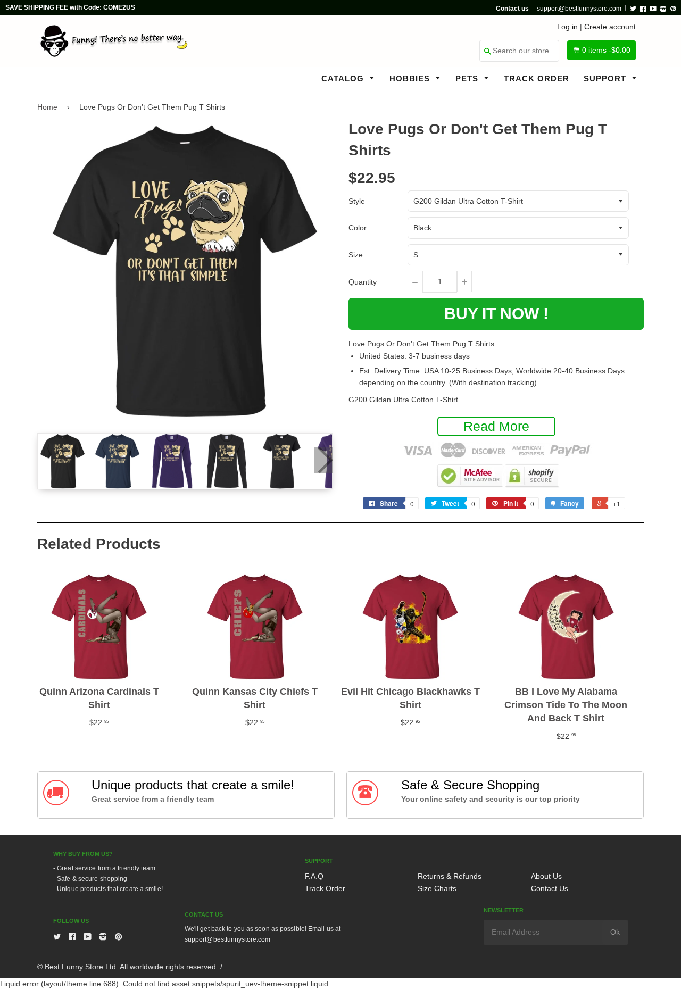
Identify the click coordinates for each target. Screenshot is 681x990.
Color (357, 227)
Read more (496, 426)
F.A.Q (314, 876)
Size (355, 255)
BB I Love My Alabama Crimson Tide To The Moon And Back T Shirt (565, 704)
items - (606, 50)
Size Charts (437, 888)
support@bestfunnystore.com (579, 8)
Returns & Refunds (449, 876)
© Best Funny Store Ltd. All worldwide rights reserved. (127, 966)
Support (606, 78)
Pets (468, 78)
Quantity (362, 282)
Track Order (536, 78)
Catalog (344, 78)
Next (323, 460)
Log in (567, 26)
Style (356, 201)
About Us (546, 876)
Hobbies (411, 78)
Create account (610, 26)
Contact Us (549, 888)
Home (47, 107)
